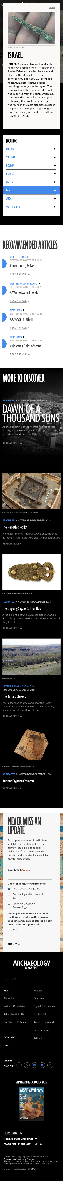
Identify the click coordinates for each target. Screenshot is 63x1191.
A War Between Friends (24, 292)
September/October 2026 (31, 1082)
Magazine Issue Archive (21, 1144)
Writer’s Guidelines (14, 1006)
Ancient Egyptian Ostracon (18, 781)
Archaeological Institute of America (28, 896)
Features (39, 998)
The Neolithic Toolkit (14, 527)
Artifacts (38, 1038)
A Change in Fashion (21, 319)
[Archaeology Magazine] (31, 969)
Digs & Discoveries (44, 1006)
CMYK (33, 1169)
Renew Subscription (18, 1138)
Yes (15, 929)
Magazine (26, 888)
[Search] (5, 979)
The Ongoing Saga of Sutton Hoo (21, 608)
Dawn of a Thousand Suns (30, 414)
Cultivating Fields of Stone (25, 346)
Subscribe (11, 1133)
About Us (9, 998)
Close (52, 8)
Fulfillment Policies (15, 1022)
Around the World (44, 1022)
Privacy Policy (9, 1066)
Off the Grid (40, 1014)
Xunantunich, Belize (22, 266)
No (14, 935)
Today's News (9, 1037)
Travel (6, 1045)
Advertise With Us (14, 1014)
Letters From (41, 1030)
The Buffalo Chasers (14, 696)
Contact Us (8, 1060)
